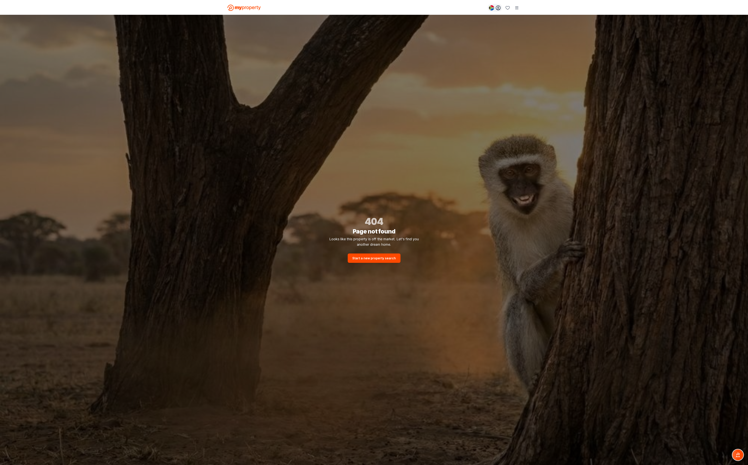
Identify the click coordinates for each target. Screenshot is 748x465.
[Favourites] (508, 8)
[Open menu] (516, 7)
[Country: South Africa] (495, 8)
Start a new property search (374, 258)
